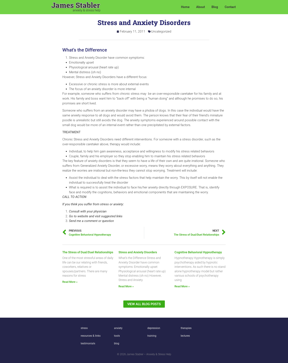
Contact (230, 7)
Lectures (185, 335)
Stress (84, 328)
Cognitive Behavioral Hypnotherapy (198, 252)
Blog (215, 7)
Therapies (186, 328)
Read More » (70, 281)
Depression (153, 328)
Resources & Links (90, 335)
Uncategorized (161, 31)
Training (151, 335)
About (200, 7)
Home (185, 7)
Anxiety (118, 328)
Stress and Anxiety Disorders (137, 252)
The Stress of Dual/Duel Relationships (87, 252)
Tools (117, 335)
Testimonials (88, 343)
